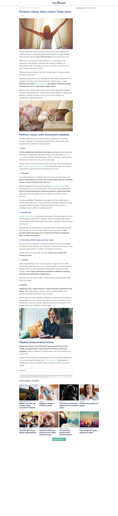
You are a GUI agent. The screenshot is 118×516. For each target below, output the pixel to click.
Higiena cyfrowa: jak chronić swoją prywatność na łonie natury (27, 406)
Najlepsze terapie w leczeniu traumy (47, 405)
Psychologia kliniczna (46, 428)
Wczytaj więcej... (59, 439)
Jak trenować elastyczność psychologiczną (65, 433)
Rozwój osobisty (64, 428)
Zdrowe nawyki (35, 7)
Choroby (82, 401)
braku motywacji (41, 84)
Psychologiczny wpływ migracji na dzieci (89, 432)
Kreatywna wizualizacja (27, 216)
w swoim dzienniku (50, 360)
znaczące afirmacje (58, 186)
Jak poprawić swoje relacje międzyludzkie (27, 432)
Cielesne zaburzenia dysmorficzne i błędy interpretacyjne (47, 433)
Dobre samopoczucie (24, 7)
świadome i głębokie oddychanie (34, 166)
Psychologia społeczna (86, 428)
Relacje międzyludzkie (25, 428)
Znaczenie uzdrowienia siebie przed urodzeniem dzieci (69, 406)
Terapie (41, 401)
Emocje (61, 401)
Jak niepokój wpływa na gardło (89, 405)
